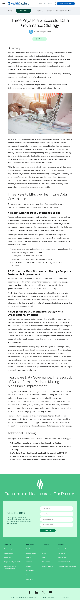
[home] (21, 3)
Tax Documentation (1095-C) (67, 566)
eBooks (28, 566)
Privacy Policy (65, 597)
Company (45, 544)
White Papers (30, 570)
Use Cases (29, 549)
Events (44, 553)
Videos (28, 575)
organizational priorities (54, 336)
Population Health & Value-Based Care (10, 567)
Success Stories (31, 553)
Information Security (64, 562)
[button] (3, 3)
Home (10, 11)
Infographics (30, 579)
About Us (45, 557)
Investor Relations (47, 566)
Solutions (7, 544)
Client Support (62, 557)
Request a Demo (65, 3)
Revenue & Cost (9, 557)
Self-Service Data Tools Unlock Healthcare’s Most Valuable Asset (38, 459)
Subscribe (48, 530)
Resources (30, 544)
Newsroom (45, 549)
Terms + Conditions (48, 597)
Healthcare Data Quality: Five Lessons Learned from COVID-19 (37, 456)
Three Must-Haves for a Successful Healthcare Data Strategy (37, 443)
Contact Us (61, 553)
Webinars (29, 562)
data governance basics (44, 235)
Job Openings (46, 562)
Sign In (50, 3)
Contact (61, 544)
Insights (38, 11)
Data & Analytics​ (9, 549)
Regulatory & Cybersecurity (12, 562)
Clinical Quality (8, 553)
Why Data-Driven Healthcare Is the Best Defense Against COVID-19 (39, 453)
